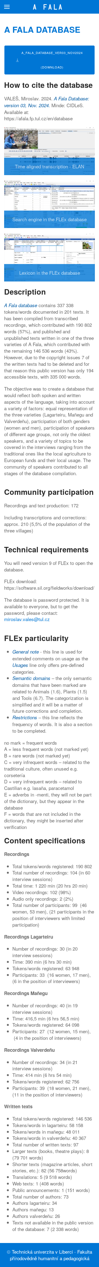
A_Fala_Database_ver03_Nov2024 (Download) (52, 59)
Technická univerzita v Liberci (42, 1251)
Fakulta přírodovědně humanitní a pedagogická (51, 1255)
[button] (7, 7)
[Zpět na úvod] (49, 7)
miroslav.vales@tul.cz (27, 619)
